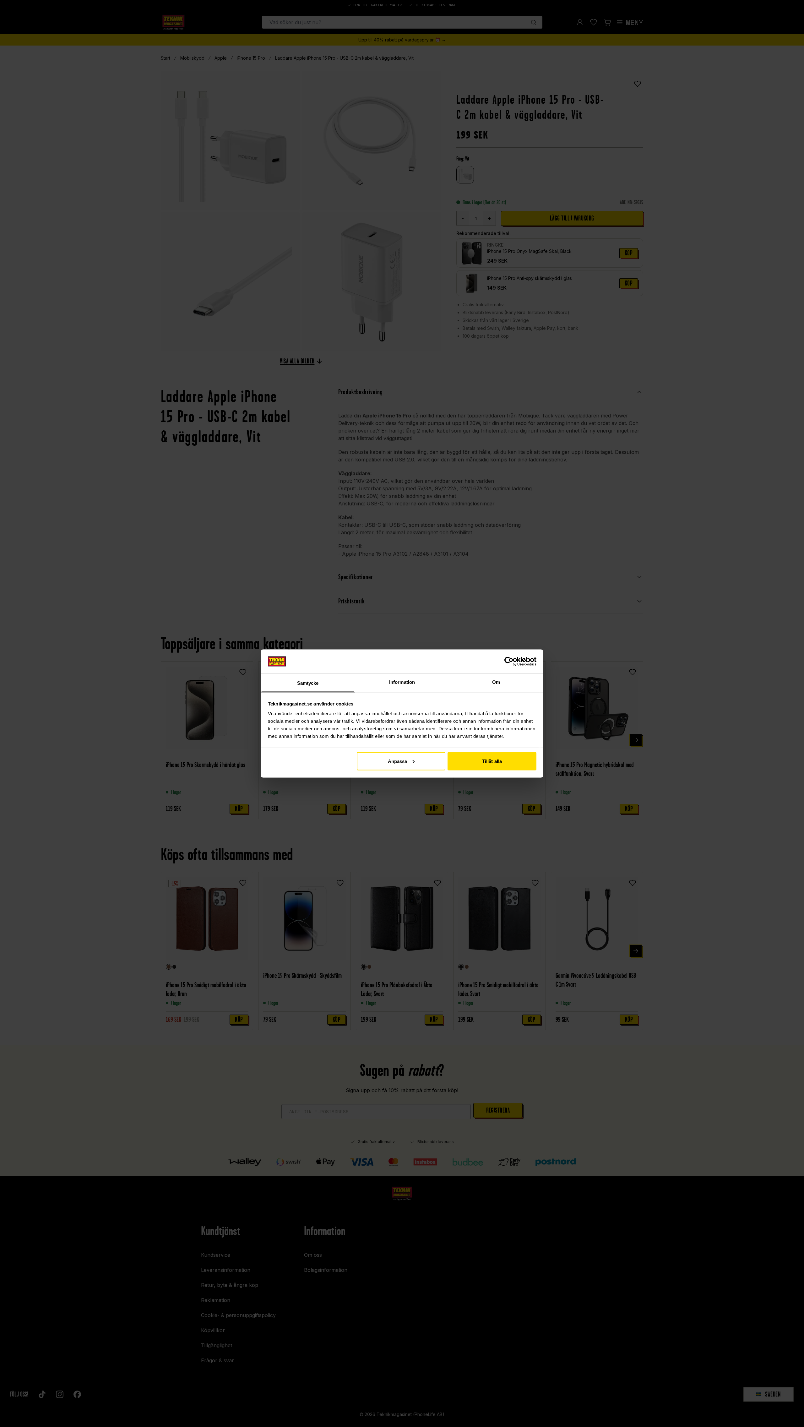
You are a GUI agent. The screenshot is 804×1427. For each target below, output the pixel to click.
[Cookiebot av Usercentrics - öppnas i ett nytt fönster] (508, 661)
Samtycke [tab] (308, 683)
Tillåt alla (492, 761)
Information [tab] (402, 682)
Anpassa (397, 761)
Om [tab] (496, 682)
